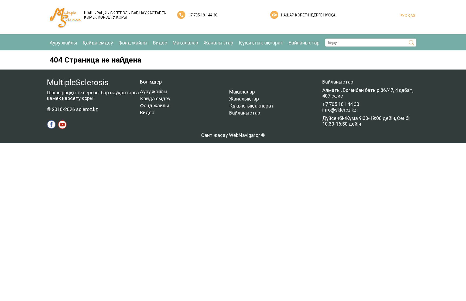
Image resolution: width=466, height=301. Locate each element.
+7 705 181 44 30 (202, 15)
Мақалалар (185, 43)
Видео (160, 43)
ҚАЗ (411, 15)
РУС (403, 15)
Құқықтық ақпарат (261, 43)
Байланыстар (304, 43)
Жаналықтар (218, 43)
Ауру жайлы (63, 43)
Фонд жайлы (133, 43)
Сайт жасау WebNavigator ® (233, 135)
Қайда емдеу (98, 43)
